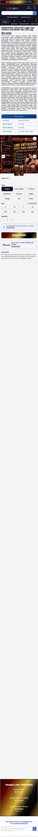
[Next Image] (34, 156)
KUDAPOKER (5, 36)
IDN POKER (32, 92)
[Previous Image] (3, 156)
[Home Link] (12, 8)
